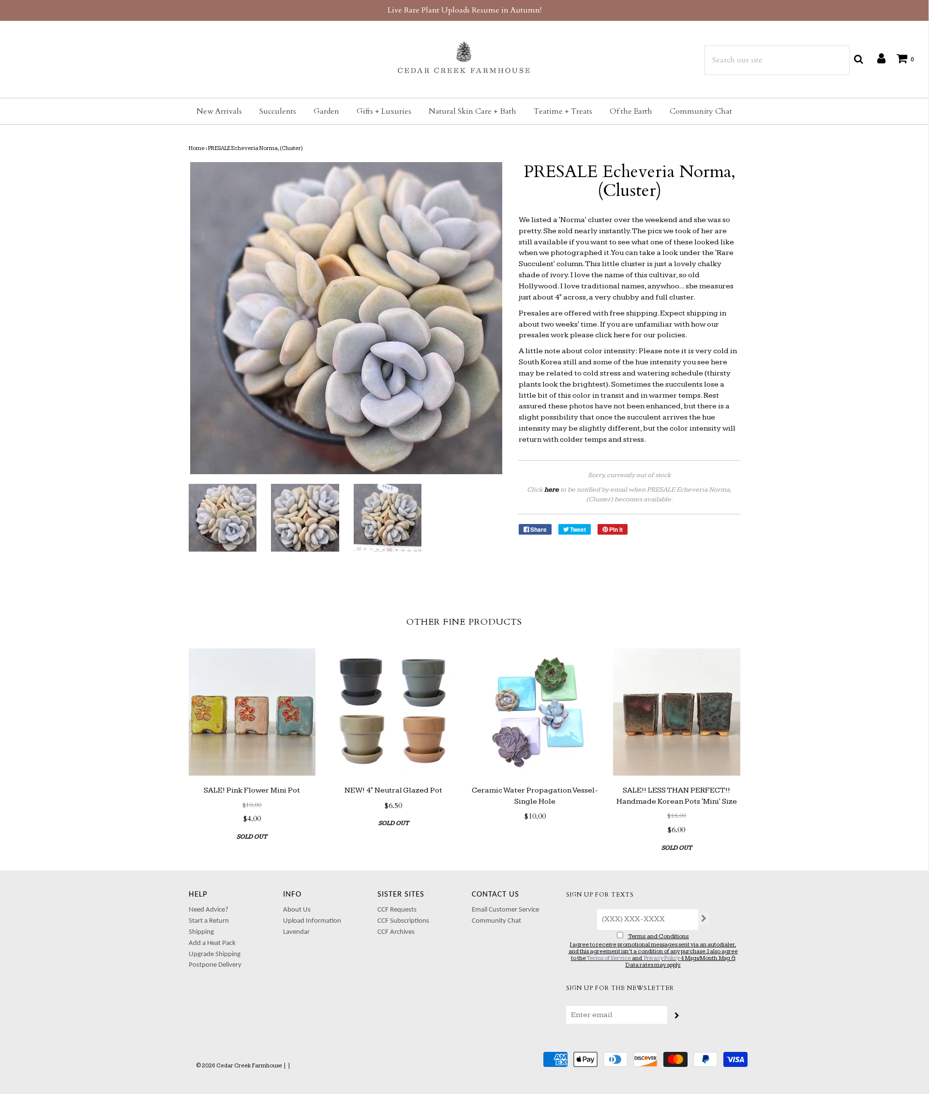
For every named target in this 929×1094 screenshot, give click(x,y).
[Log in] (876, 58)
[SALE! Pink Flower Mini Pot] (252, 712)
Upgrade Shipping (214, 954)
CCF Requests (397, 910)
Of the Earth (631, 111)
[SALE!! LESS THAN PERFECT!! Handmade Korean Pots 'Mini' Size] (676, 712)
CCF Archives (396, 932)
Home (197, 148)
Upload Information (312, 921)
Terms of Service (608, 958)
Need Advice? (208, 910)
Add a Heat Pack (212, 943)
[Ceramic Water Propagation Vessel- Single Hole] (535, 712)
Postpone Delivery (215, 965)
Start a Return (209, 921)
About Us (297, 910)
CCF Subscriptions (403, 921)
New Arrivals (219, 111)
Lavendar (296, 932)
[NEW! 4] (393, 712)
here (622, 335)
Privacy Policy (662, 958)
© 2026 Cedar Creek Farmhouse (239, 1065)
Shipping (201, 932)
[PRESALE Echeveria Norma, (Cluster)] (223, 518)
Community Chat (701, 111)
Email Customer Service (505, 910)
